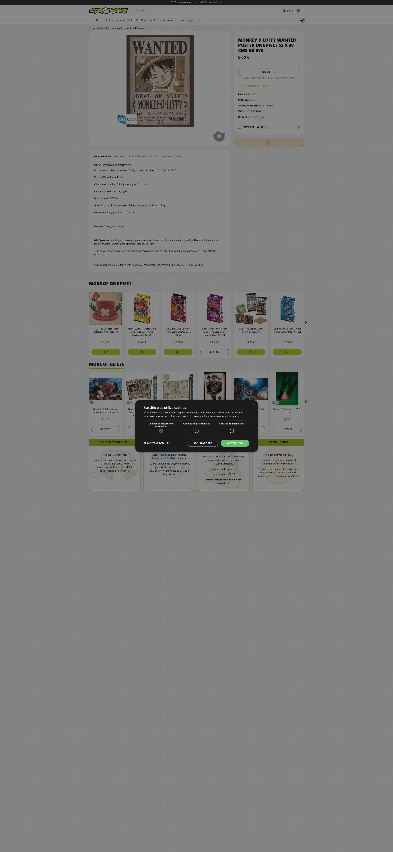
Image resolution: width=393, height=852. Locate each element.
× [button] (253, 404)
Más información (231, 416)
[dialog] (196, 426)
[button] (156, 443)
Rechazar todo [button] (203, 443)
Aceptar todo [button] (235, 443)
